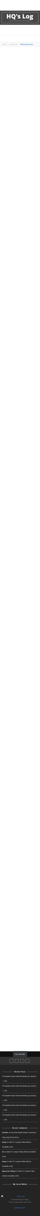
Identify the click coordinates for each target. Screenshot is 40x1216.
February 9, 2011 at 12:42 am (26, 723)
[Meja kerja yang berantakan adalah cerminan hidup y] (35, 1054)
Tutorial (29, 1028)
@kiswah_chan (7, 303)
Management (24, 993)
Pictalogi (7, 1012)
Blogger (18, 965)
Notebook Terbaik (11, 1004)
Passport (24, 1009)
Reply (31, 580)
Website (5, 891)
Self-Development (11, 1024)
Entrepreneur (29, 977)
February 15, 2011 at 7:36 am (26, 820)
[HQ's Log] (20, 18)
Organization (9, 1009)
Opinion (27, 1004)
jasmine (15, 817)
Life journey (9, 993)
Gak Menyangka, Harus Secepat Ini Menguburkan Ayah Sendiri (17, 489)
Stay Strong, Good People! (13, 457)
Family (16, 397)
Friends (29, 985)
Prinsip (19, 1012)
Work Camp (8, 1036)
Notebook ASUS (10, 1001)
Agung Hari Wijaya (9, 1171)
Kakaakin (16, 720)
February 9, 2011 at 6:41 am (27, 694)
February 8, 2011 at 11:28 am (26, 540)
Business (29, 965)
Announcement (19, 961)
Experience (17, 981)
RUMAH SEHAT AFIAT (20, 557)
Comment (5, 844)
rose (14, 612)
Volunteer (20, 1032)
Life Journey (13, 44)
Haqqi (18, 591)
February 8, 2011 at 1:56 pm (27, 612)
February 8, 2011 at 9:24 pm (27, 660)
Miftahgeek (17, 657)
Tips (20, 1028)
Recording (26, 1016)
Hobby (20, 989)
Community (18, 969)
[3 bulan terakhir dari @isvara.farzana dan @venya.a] (5, 1054)
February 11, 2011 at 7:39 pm (26, 790)
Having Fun (8, 989)
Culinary (23, 973)
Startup (27, 1024)
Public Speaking (10, 1016)
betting (7, 965)
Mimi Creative (9, 997)
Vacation (7, 1032)
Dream (6, 977)
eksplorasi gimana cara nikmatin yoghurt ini (17, 335)
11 (35, 403)
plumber (5, 1132)
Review (30, 1020)
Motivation (24, 997)
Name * (5, 875)
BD (13, 790)
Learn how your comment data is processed (19, 906)
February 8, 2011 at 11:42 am (26, 560)
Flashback (8, 985)
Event (6, 981)
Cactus (6, 969)
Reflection (8, 1020)
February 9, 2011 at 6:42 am (27, 594)
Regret (20, 1020)
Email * (4, 883)
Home (4, 44)
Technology (9, 1028)
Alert (6, 961)
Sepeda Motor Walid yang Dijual (16, 522)
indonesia (31, 989)
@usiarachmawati (14, 137)
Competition (7, 397)
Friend (23, 397)
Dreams (16, 977)
